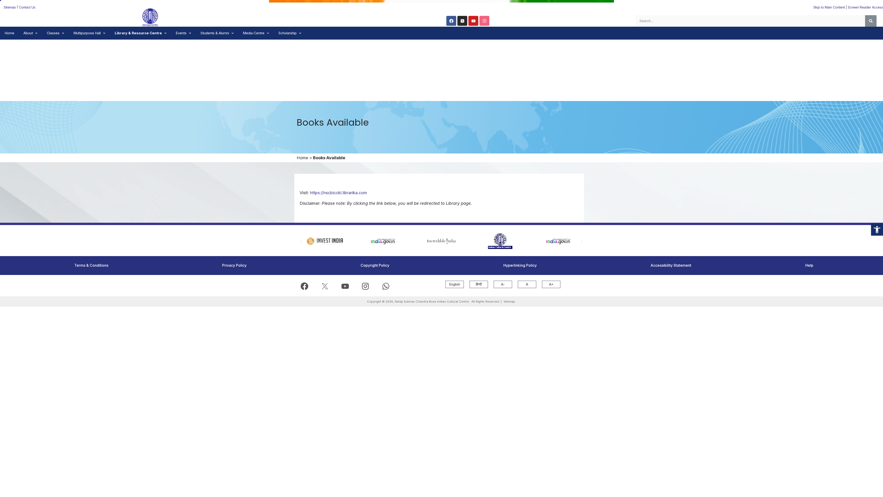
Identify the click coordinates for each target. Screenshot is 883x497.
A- (503, 284)
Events (181, 33)
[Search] (871, 21)
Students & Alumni (215, 33)
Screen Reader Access (865, 7)
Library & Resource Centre (138, 33)
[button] (877, 230)
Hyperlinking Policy (520, 265)
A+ (551, 284)
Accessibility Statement (671, 265)
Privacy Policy (234, 265)
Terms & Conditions (91, 265)
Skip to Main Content (829, 7)
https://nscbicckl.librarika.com (338, 192)
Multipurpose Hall (87, 33)
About (28, 33)
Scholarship (287, 33)
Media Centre (253, 33)
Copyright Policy (375, 265)
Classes (53, 33)
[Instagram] (484, 21)
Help (809, 265)
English (454, 284)
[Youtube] (473, 21)
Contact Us (27, 7)
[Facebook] (451, 21)
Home (9, 33)
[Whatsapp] (386, 286)
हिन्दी (479, 284)
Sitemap (10, 7)
